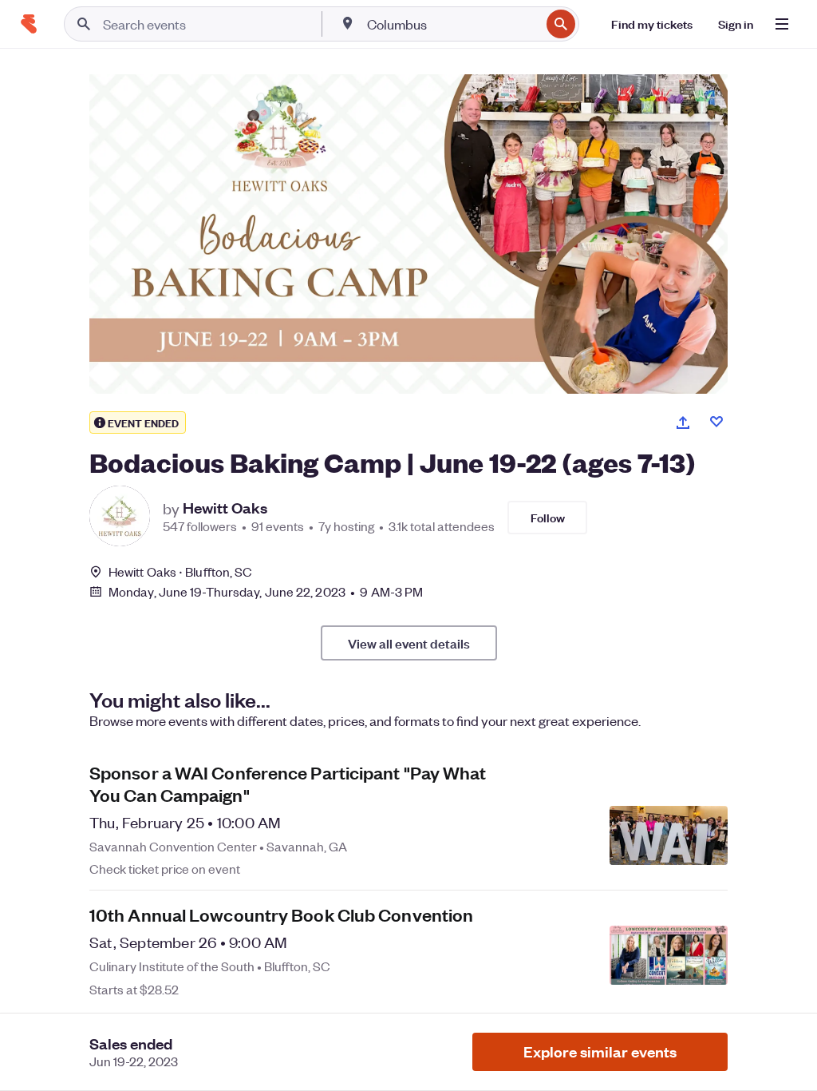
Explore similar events (600, 1051)
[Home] (28, 24)
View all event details (409, 643)
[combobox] (452, 24)
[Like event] (716, 422)
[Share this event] (683, 422)
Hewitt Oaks (225, 508)
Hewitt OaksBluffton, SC (180, 571)
